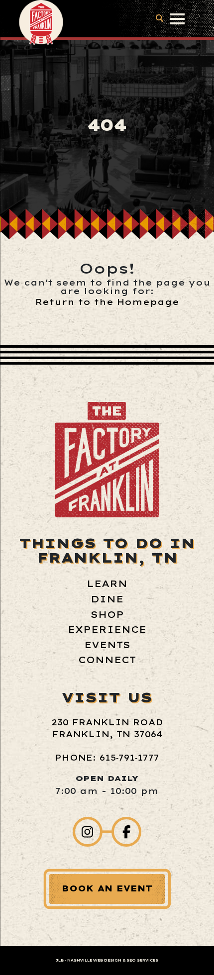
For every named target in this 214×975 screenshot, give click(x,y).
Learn (107, 583)
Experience (107, 629)
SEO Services (142, 960)
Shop (107, 614)
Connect (107, 660)
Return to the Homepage (107, 302)
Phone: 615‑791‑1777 (107, 758)
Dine (107, 599)
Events (107, 645)
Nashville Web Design (94, 960)
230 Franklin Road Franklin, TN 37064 (107, 728)
